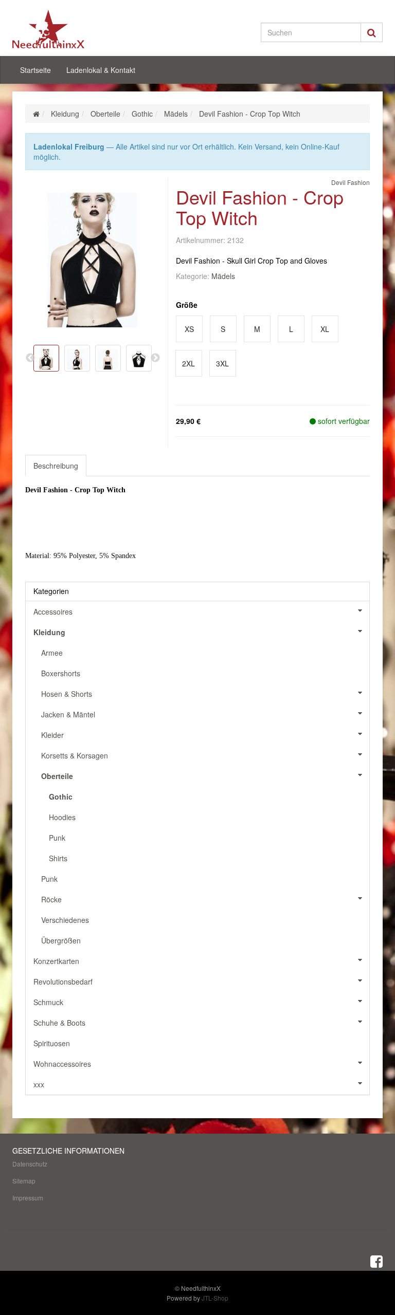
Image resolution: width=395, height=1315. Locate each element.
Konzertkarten (56, 961)
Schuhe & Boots (59, 1022)
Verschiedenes (65, 920)
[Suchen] (371, 32)
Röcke (51, 899)
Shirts (58, 858)
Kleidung (49, 632)
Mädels (223, 276)
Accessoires (53, 611)
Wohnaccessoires (62, 1064)
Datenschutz (29, 1163)
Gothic (61, 796)
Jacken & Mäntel (68, 714)
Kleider (52, 735)
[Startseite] (36, 113)
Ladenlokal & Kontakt (100, 70)
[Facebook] (376, 1260)
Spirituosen (51, 1043)
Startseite (35, 70)
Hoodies (62, 817)
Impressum (27, 1197)
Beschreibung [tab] (55, 465)
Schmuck (48, 1002)
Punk (57, 837)
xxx (38, 1084)
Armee (52, 652)
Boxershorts (60, 673)
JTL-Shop (215, 1297)
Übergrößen (61, 940)
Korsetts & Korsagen (74, 755)
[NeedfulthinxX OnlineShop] (68, 29)
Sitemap (23, 1180)
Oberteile (57, 776)
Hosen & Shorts (66, 694)
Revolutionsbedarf (63, 981)
